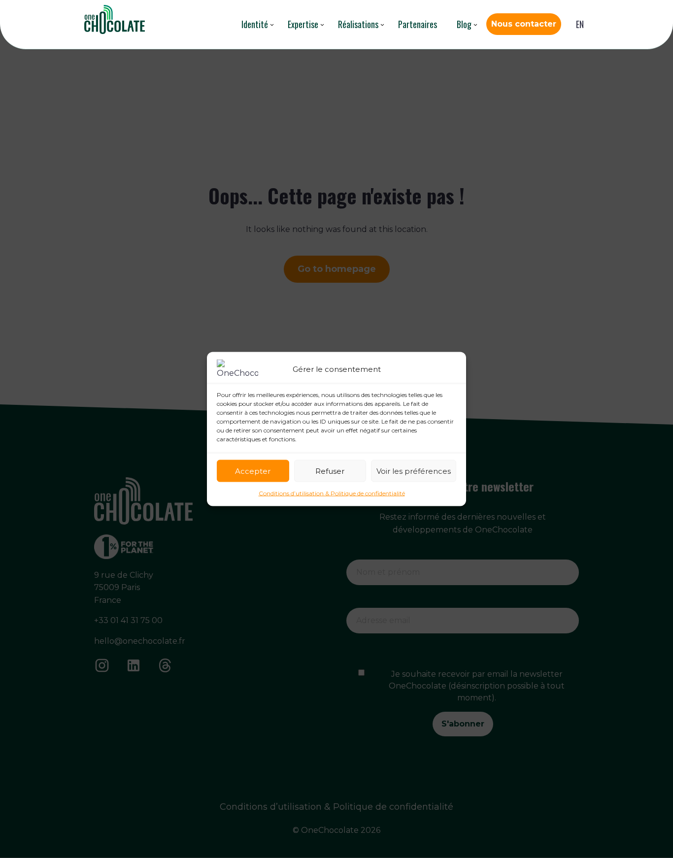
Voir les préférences (413, 470)
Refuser (329, 470)
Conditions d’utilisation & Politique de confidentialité (332, 493)
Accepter (252, 470)
